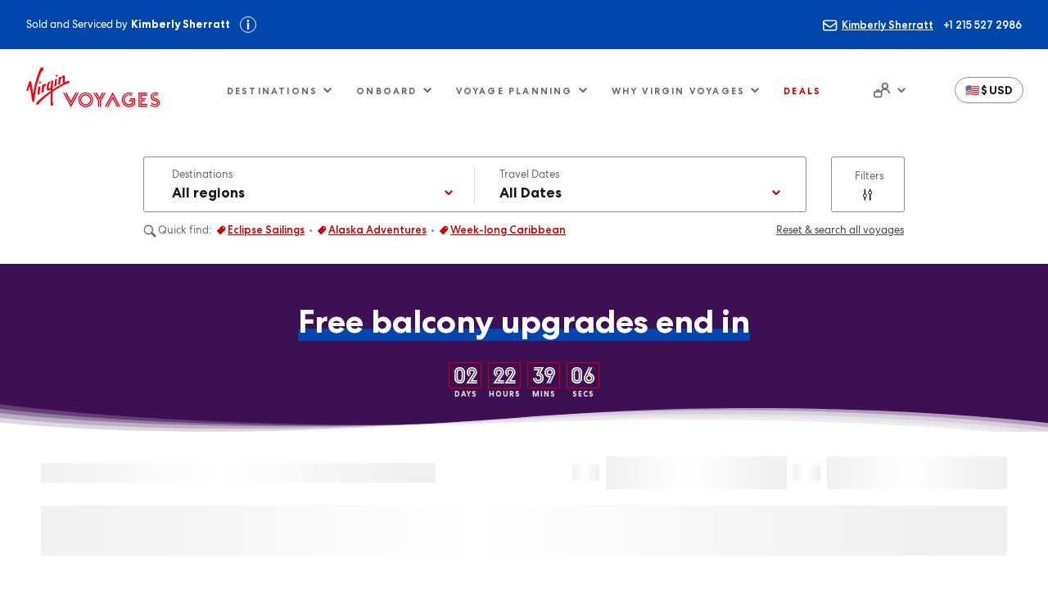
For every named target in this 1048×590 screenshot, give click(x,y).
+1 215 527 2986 (982, 24)
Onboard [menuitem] (386, 91)
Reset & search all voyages (840, 230)
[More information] (248, 24)
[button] (989, 90)
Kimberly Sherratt (887, 24)
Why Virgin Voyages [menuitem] (679, 91)
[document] (887, 90)
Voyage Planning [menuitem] (514, 91)
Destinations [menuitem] (272, 91)
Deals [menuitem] (802, 91)
